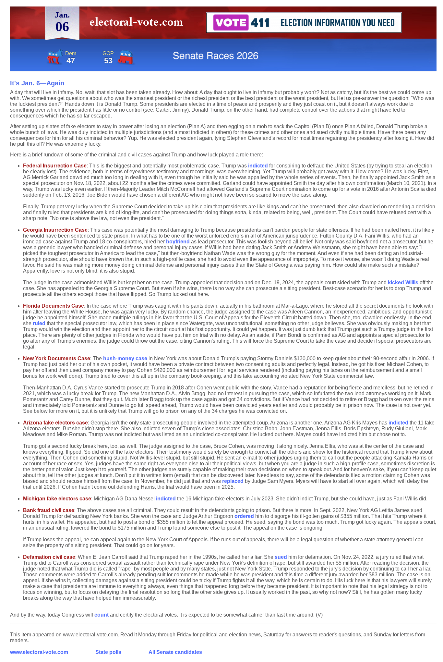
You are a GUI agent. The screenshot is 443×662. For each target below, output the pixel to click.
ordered (244, 516)
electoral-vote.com (138, 24)
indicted (258, 165)
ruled (39, 323)
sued (281, 557)
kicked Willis (403, 282)
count (101, 615)
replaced (233, 481)
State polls (108, 652)
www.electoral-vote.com (39, 652)
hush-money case (125, 358)
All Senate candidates (175, 652)
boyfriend (178, 241)
